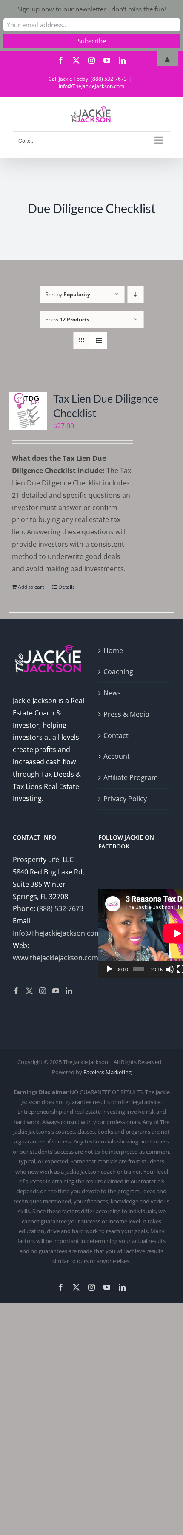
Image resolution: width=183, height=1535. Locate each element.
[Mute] (170, 969)
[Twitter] (29, 990)
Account (116, 756)
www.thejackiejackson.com (55, 957)
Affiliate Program (130, 777)
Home (113, 650)
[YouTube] (55, 990)
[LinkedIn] (69, 990)
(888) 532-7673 (60, 908)
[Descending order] (135, 294)
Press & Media (126, 714)
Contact (116, 735)
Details (66, 586)
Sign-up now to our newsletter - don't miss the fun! (91, 9)
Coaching (118, 671)
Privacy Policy (125, 798)
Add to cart (31, 586)
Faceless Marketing (107, 1072)
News (112, 693)
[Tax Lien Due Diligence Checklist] (28, 411)
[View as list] (98, 340)
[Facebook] (16, 990)
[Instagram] (42, 990)
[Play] (109, 969)
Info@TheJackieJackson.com (91, 86)
